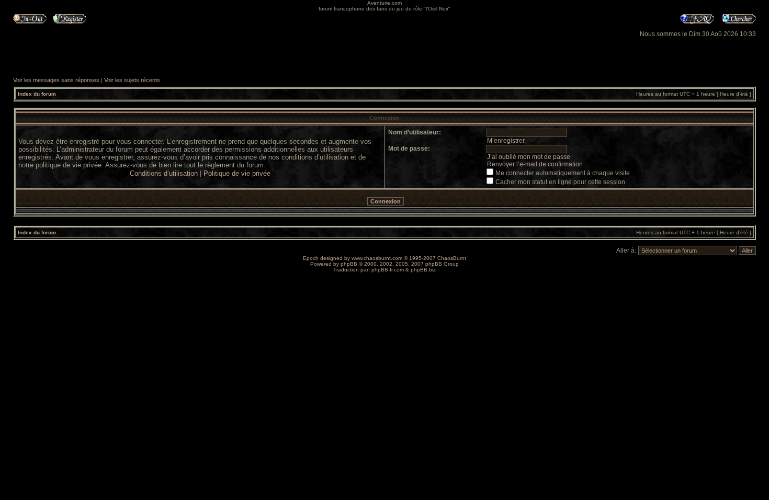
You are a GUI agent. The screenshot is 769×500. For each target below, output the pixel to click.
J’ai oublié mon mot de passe (528, 157)
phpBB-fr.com (387, 269)
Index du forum (37, 94)
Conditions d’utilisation (164, 173)
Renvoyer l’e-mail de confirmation (535, 164)
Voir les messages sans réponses (56, 80)
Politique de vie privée (236, 173)
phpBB (349, 264)
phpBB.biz (423, 269)
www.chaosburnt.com (377, 258)
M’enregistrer (506, 140)
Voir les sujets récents (132, 80)
